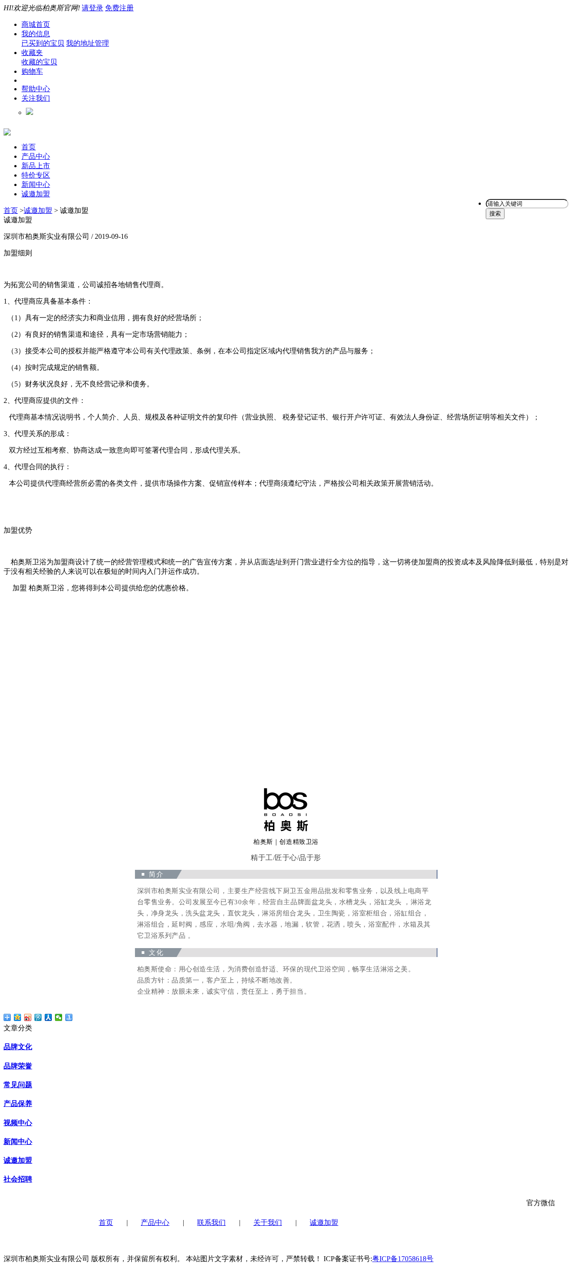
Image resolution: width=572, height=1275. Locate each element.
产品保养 (18, 1103)
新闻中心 (35, 184)
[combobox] (527, 203)
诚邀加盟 (35, 194)
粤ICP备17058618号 (402, 1258)
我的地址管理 (87, 43)
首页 (28, 147)
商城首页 (35, 24)
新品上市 (35, 165)
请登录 (92, 8)
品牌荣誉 (18, 1066)
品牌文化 (18, 1046)
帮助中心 (35, 89)
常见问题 (18, 1085)
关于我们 (267, 1222)
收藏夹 (32, 52)
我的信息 (35, 34)
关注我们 (35, 98)
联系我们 (211, 1222)
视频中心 (18, 1123)
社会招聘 (18, 1179)
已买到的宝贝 (42, 43)
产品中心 (35, 156)
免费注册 (119, 8)
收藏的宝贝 (39, 62)
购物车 (32, 71)
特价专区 (35, 175)
